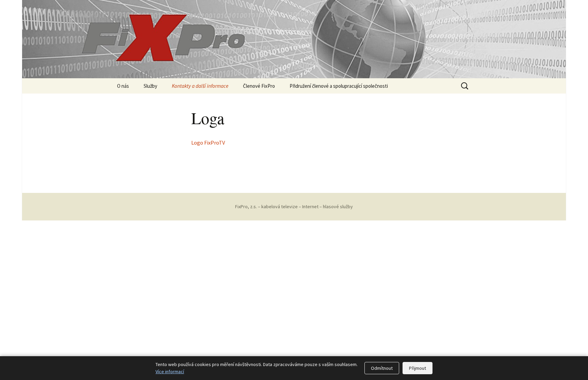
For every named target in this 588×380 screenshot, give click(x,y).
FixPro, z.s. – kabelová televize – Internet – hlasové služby (294, 206)
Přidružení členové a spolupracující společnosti (339, 86)
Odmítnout (382, 368)
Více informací (170, 371)
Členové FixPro (259, 86)
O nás (123, 86)
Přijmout (417, 368)
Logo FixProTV (208, 142)
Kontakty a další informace (200, 86)
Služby (150, 86)
